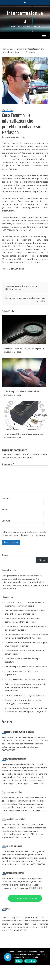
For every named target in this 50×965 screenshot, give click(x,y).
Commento (8, 464)
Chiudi (18, 961)
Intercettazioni (7, 110)
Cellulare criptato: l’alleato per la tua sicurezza (23, 391)
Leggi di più (30, 961)
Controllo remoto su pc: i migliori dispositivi (24, 695)
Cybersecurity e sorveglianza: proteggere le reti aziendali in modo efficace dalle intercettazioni (25, 687)
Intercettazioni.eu (25, 17)
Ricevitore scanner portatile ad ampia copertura (24, 348)
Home (5, 48)
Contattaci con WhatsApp (26, 898)
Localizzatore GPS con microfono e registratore (23, 434)
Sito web (6, 520)
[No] (46, 956)
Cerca (5, 555)
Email (5, 509)
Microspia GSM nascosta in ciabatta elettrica (26, 679)
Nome (5, 498)
